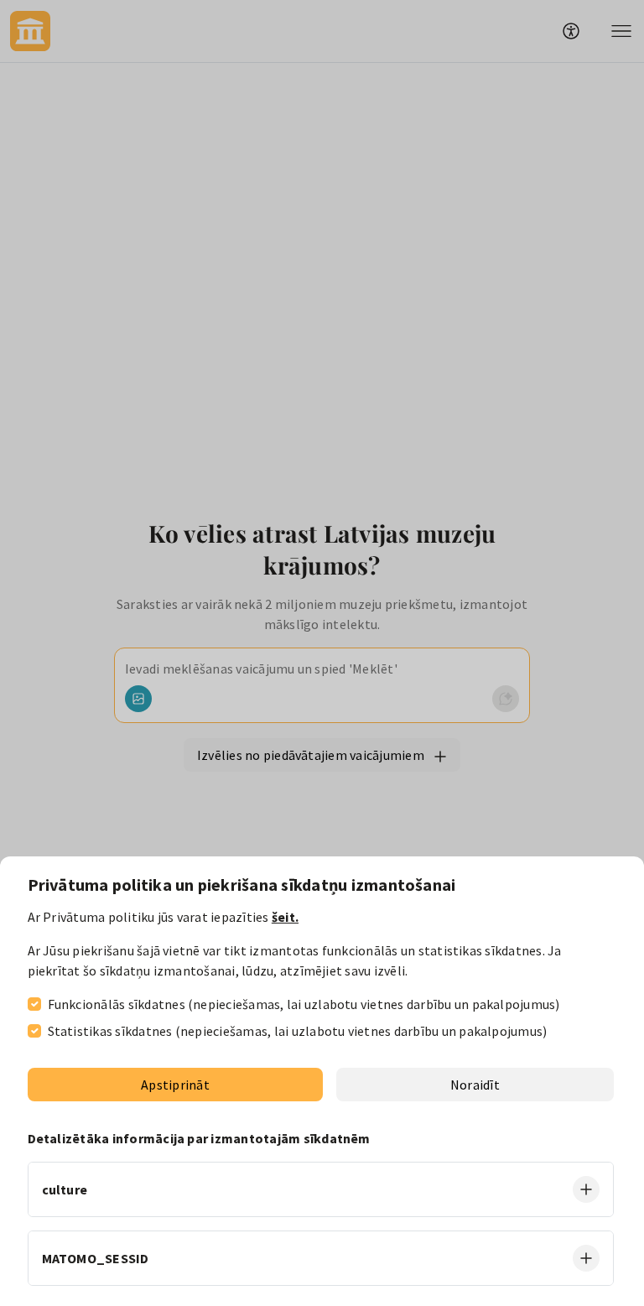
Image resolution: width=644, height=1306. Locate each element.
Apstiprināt (175, 1084)
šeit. (285, 916)
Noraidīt (475, 1084)
